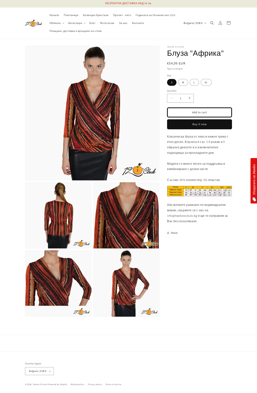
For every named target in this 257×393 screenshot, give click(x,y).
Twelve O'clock (40, 384)
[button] (56, 23)
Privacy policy (95, 384)
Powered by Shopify (57, 384)
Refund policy (77, 384)
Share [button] (174, 232)
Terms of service (113, 384)
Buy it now (199, 124)
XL (206, 82)
